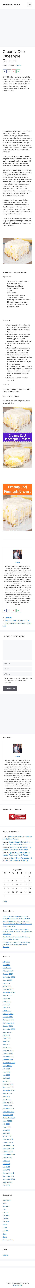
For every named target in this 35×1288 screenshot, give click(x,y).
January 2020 (8, 1142)
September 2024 (9, 992)
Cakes (5, 1209)
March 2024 (7, 1011)
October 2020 (8, 1115)
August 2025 (7, 980)
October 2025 (8, 974)
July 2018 (6, 1185)
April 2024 (6, 1008)
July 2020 (6, 1124)
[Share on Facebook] (5, 71)
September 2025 (9, 977)
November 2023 (8, 1023)
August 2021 (7, 1093)
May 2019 (6, 1167)
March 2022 (7, 1081)
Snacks (5, 1231)
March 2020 (7, 1136)
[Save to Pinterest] (14, 71)
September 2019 (9, 1155)
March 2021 (7, 1099)
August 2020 (7, 1121)
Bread (5, 1203)
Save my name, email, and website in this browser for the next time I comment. (18, 680)
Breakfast (6, 1206)
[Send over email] (18, 71)
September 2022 (9, 1063)
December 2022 (8, 1057)
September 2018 (9, 1179)
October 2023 (8, 1026)
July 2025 (6, 983)
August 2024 (7, 995)
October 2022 (8, 1060)
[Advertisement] (17, 28)
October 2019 (8, 1151)
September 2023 (9, 1029)
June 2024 (6, 1001)
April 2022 (6, 1078)
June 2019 (6, 1164)
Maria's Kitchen (11, 4)
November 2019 (8, 1148)
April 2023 (6, 1044)
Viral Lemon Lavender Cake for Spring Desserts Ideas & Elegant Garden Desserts (16, 944)
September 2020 (9, 1118)
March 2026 (7, 968)
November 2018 (8, 1176)
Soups (5, 1237)
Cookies (5, 1218)
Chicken (5, 1212)
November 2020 (8, 1112)
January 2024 (8, 1017)
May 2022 (6, 1075)
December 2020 (8, 1109)
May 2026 (6, 962)
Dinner (5, 1225)
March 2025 (7, 986)
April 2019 (6, 1170)
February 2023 (8, 1050)
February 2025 (8, 989)
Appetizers (6, 1200)
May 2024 (6, 1005)
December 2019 (8, 1145)
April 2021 (6, 1096)
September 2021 (9, 1090)
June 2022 (6, 1072)
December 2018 (8, 1173)
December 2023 (8, 1020)
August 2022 (7, 1066)
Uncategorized (8, 1240)
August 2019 (7, 1158)
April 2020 (6, 1133)
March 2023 (7, 1047)
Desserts (8, 618)
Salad (5, 1228)
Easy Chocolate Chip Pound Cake (17, 620)
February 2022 (8, 1084)
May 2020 (6, 1130)
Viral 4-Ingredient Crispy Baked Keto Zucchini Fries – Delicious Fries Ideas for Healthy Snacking (17, 924)
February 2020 (8, 1139)
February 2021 (8, 1102)
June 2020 (6, 1127)
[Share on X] (9, 71)
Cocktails (6, 1215)
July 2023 (6, 1035)
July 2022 (6, 1069)
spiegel (5, 1255)
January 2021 (7, 1106)
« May (5, 901)
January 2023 (8, 1054)
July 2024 (6, 998)
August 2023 (7, 1032)
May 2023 (6, 1041)
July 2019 (6, 1161)
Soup (4, 1234)
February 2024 (8, 1014)
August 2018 (7, 1182)
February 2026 (8, 971)
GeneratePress (17, 1285)
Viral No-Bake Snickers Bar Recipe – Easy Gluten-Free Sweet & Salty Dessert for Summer (17, 931)
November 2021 (8, 1087)
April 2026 (6, 965)
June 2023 (6, 1038)
